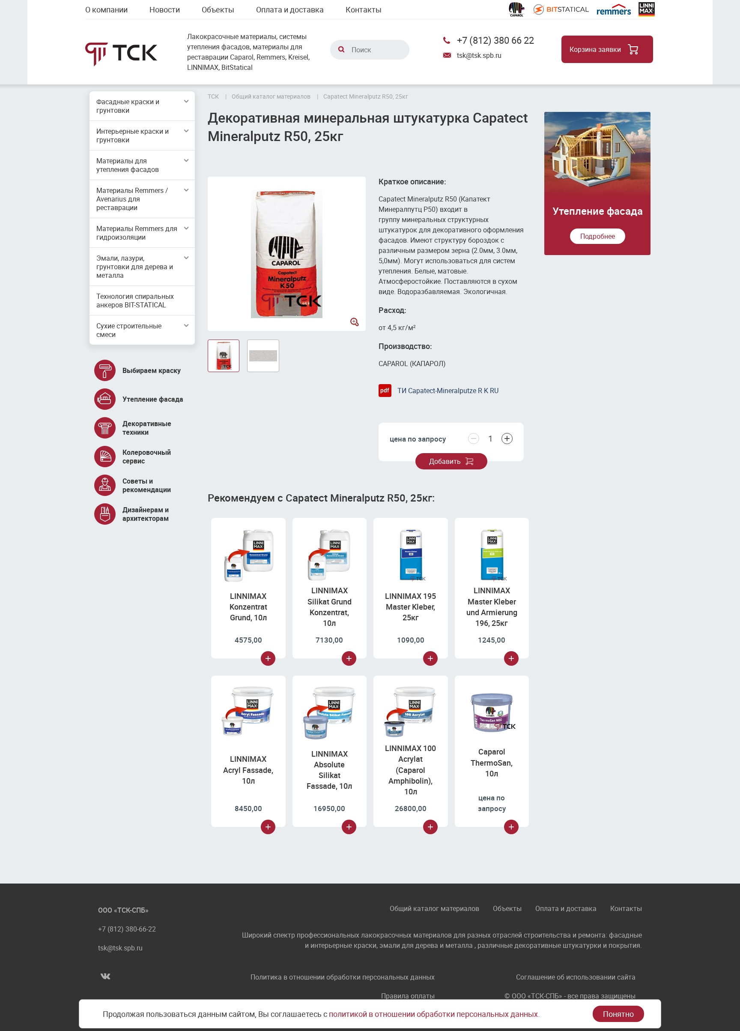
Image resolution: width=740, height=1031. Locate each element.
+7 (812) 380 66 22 (495, 40)
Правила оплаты (408, 996)
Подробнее (597, 236)
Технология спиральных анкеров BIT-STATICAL (135, 301)
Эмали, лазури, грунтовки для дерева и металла (134, 266)
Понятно (618, 1014)
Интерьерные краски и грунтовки (132, 135)
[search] (341, 49)
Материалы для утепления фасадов (127, 165)
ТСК (213, 96)
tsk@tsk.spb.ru (479, 55)
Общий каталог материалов (434, 909)
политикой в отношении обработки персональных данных (433, 1014)
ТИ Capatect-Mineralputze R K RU (447, 390)
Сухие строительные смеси (128, 330)
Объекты (218, 9)
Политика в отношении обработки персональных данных (343, 977)
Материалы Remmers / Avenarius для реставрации (132, 199)
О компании (106, 9)
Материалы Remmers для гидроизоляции (136, 233)
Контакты (364, 9)
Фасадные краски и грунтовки (127, 106)
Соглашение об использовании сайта (576, 977)
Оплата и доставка (290, 9)
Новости (164, 9)
